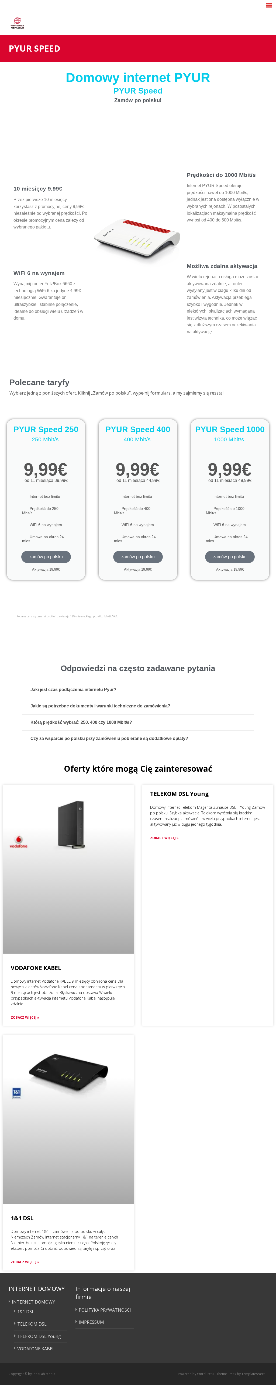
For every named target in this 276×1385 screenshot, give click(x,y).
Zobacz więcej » (25, 1017)
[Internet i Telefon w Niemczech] (38, 22)
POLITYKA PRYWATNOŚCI (105, 1310)
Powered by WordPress (196, 1374)
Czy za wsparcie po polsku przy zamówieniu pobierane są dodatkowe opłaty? (109, 738)
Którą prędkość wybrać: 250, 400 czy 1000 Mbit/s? (81, 722)
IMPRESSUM (91, 1322)
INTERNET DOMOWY (33, 1302)
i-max (232, 1374)
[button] (138, 690)
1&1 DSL (22, 1218)
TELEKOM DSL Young (179, 793)
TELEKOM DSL (32, 1324)
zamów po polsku (46, 556)
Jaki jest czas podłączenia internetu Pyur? (73, 689)
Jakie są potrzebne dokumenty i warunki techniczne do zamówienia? (100, 706)
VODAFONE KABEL (36, 968)
